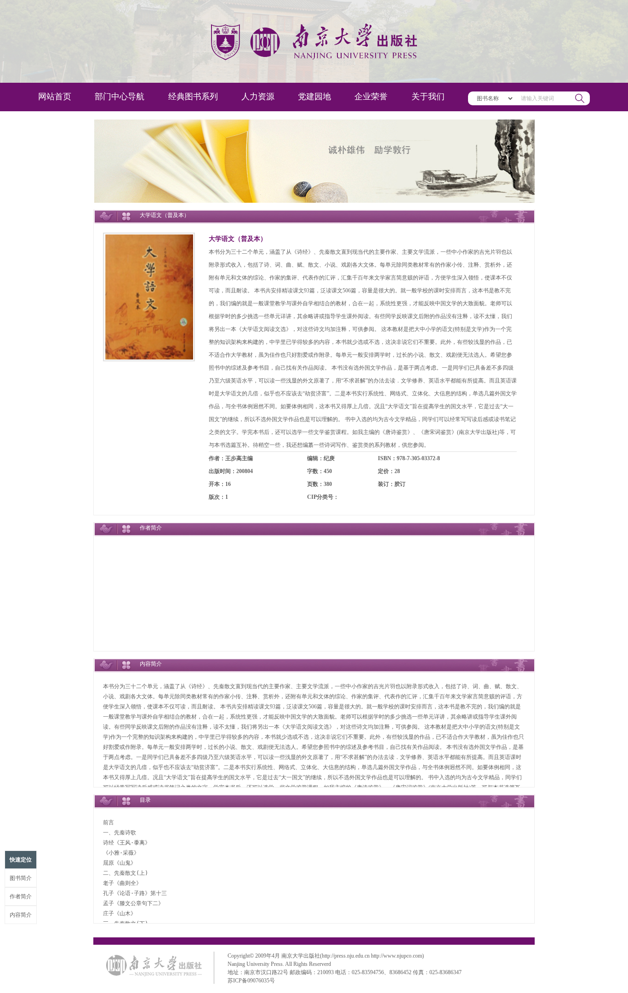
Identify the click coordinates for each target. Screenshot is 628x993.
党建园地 (314, 96)
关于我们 (428, 96)
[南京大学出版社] (314, 41)
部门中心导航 (119, 96)
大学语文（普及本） (238, 238)
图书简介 (21, 878)
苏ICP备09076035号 (251, 980)
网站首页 (54, 96)
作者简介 (21, 896)
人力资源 (257, 96)
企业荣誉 (371, 96)
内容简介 (21, 915)
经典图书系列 (193, 96)
